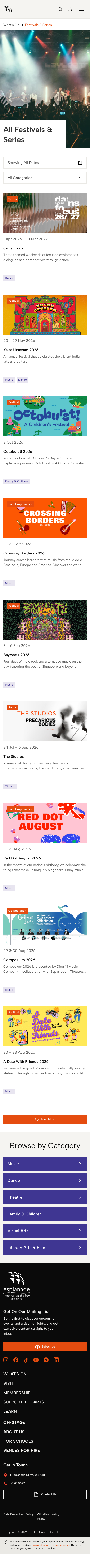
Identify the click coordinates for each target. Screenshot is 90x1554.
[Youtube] (36, 1359)
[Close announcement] (83, 1542)
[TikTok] (25, 1360)
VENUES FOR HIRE (21, 1450)
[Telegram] (46, 1359)
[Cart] (70, 9)
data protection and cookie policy (51, 1545)
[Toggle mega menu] (82, 9)
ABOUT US (13, 1431)
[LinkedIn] (56, 1359)
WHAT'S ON (15, 1373)
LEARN (10, 1411)
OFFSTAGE (14, 1422)
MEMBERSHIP (17, 1392)
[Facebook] (15, 1359)
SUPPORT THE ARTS (23, 1402)
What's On (11, 25)
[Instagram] (5, 1359)
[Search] (60, 9)
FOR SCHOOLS (18, 1441)
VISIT (8, 1383)
